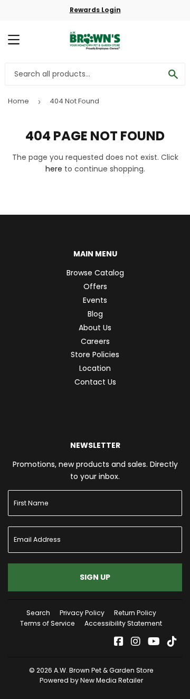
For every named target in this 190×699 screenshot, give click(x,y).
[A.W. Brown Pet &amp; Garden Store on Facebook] (119, 642)
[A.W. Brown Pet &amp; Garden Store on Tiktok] (172, 642)
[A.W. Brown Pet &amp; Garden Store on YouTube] (154, 642)
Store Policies (95, 354)
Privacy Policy (82, 612)
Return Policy (135, 612)
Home (18, 101)
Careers (95, 341)
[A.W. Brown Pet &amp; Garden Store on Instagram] (135, 642)
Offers (95, 286)
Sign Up (95, 577)
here (53, 169)
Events (95, 300)
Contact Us (95, 382)
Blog (95, 314)
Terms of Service (47, 623)
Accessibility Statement (123, 623)
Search (38, 612)
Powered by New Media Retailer (91, 680)
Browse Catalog (95, 272)
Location (95, 368)
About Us (95, 327)
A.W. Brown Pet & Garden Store (104, 670)
